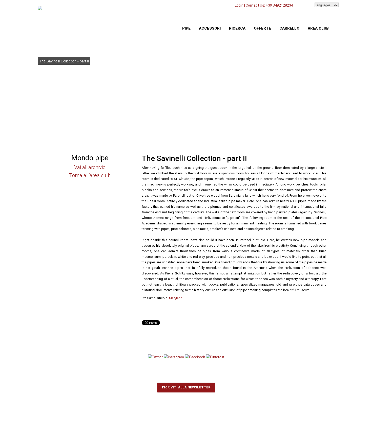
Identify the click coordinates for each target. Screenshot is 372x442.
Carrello (289, 28)
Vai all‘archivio (90, 167)
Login (239, 5)
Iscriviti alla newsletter (186, 387)
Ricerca (237, 28)
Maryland (175, 298)
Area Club (318, 28)
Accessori (210, 28)
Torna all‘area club (90, 175)
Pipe (186, 28)
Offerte (262, 28)
